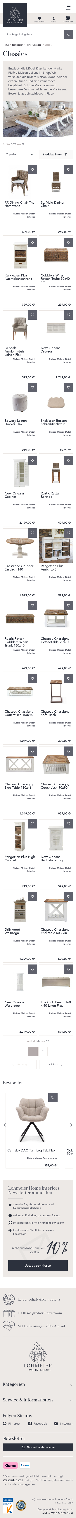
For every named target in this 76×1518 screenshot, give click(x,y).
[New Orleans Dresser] (56, 328)
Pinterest (14, 1424)
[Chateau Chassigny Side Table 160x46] (20, 764)
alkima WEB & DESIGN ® (57, 1513)
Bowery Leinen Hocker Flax (16, 422)
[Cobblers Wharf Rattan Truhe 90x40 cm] (56, 255)
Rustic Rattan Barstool (51, 495)
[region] (38, 1124)
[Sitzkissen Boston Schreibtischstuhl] (56, 400)
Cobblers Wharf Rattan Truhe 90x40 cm (55, 279)
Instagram (66, 1424)
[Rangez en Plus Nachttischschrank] (20, 255)
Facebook (40, 1424)
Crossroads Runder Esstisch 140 (19, 568)
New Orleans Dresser (50, 350)
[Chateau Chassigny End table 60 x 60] (56, 909)
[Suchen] (68, 34)
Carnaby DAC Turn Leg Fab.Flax (31, 1151)
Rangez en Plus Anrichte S (52, 568)
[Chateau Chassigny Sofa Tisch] (56, 691)
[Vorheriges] (4, 1125)
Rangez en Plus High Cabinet (20, 859)
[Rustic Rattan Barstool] (56, 473)
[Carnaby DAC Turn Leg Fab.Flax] (32, 1120)
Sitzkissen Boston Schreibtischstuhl (54, 422)
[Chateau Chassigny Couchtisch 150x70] (20, 691)
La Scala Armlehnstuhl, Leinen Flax (15, 352)
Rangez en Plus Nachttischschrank (18, 277)
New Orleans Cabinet (14, 495)
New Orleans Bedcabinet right (53, 859)
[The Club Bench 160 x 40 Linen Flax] (56, 982)
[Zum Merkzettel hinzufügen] (32, 169)
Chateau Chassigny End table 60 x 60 (55, 931)
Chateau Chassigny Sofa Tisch (55, 713)
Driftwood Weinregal (12, 931)
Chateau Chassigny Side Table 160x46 (19, 786)
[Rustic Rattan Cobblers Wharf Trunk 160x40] (20, 618)
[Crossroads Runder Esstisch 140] (20, 546)
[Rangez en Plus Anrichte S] (56, 546)
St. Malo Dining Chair (52, 204)
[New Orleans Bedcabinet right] (56, 837)
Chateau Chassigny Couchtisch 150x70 (19, 713)
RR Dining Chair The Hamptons (19, 204)
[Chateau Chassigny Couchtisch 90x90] (56, 764)
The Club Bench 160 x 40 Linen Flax (56, 1004)
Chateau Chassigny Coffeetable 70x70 (55, 640)
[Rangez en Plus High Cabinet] (20, 837)
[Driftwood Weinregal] (20, 909)
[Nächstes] (71, 1125)
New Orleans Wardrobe (14, 1004)
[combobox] (33, 34)
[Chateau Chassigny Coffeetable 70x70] (56, 618)
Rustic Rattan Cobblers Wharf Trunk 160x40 (16, 642)
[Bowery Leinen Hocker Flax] (20, 400)
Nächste (53, 1064)
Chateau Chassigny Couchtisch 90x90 (55, 786)
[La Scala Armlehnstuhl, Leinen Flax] (20, 328)
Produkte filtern (52, 154)
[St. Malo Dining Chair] (56, 182)
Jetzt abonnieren (38, 1265)
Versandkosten (13, 1480)
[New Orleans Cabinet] (20, 473)
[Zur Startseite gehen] (15, 15)
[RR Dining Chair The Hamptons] (20, 182)
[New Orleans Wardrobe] (20, 982)
